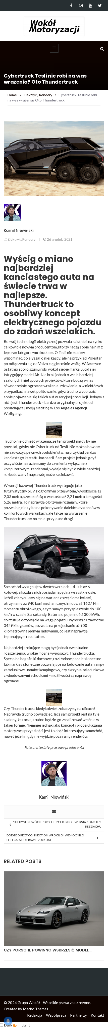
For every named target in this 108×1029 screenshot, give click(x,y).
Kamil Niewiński (19, 230)
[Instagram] (80, 5)
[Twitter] (99, 5)
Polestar (94, 358)
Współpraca (56, 1015)
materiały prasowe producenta (58, 747)
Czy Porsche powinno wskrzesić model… (47, 950)
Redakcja (34, 1015)
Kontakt (97, 1015)
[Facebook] (71, 5)
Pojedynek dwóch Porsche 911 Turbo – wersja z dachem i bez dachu (56, 824)
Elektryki (14, 239)
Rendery (28, 239)
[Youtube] (90, 5)
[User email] (54, 811)
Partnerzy (78, 1015)
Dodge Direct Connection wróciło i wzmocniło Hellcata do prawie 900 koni (45, 837)
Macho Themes (35, 1009)
